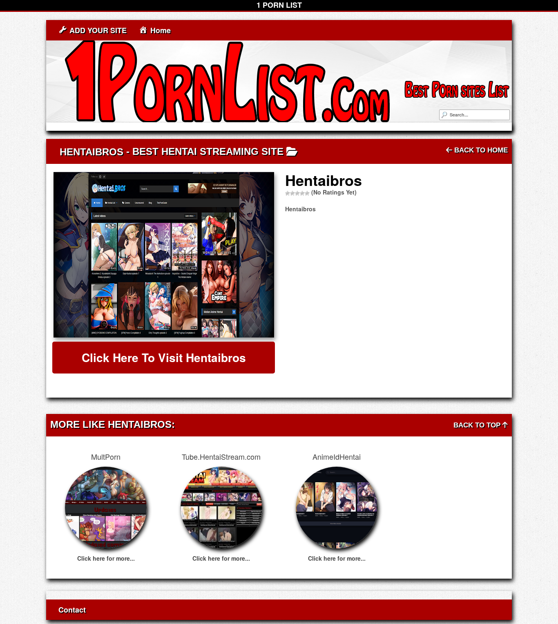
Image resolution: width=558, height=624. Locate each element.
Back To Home (480, 150)
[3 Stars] (297, 193)
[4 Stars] (302, 193)
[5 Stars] (307, 193)
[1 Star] (287, 193)
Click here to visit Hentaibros (164, 357)
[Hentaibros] (163, 255)
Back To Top (477, 425)
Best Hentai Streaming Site (207, 151)
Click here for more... (106, 558)
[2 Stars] (292, 193)
